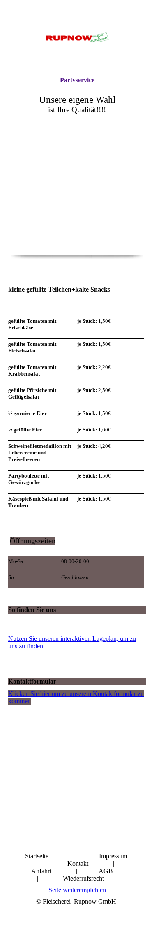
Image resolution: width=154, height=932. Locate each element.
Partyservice (77, 80)
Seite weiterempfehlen (77, 889)
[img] (77, 38)
